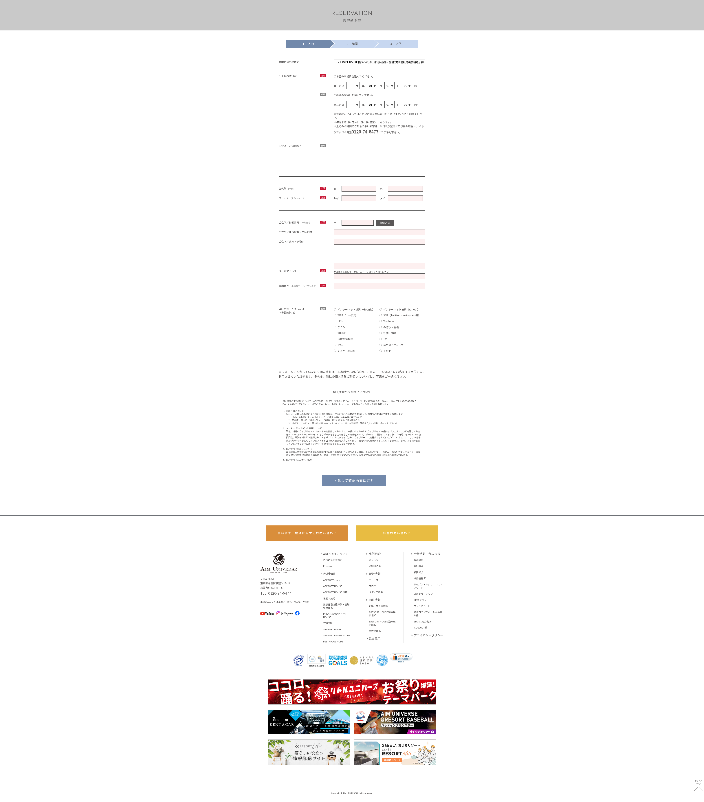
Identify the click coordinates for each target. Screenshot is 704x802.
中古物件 (373, 631)
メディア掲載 (376, 592)
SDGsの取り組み (423, 621)
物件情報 (375, 600)
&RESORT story (331, 580)
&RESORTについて (335, 554)
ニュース (373, 580)
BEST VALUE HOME (333, 641)
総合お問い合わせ (397, 533)
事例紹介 (375, 554)
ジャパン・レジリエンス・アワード (428, 586)
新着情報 (375, 574)
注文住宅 (375, 638)
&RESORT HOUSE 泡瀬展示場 (382, 623)
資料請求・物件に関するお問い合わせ (307, 533)
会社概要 (418, 566)
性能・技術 (329, 598)
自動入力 (385, 222)
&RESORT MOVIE (332, 629)
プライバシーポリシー (428, 635)
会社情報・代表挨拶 (427, 554)
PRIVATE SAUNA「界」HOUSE (335, 615)
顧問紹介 (418, 572)
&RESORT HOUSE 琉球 (335, 592)
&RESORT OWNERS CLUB (336, 635)
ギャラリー (375, 560)
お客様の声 (375, 566)
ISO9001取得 (421, 627)
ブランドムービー (423, 606)
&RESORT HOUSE (332, 586)
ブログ (372, 586)
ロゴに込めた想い (332, 560)
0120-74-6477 (365, 131)
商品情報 (329, 574)
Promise (327, 566)
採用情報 (418, 578)
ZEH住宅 (328, 623)
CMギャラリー (421, 600)
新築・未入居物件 (378, 606)
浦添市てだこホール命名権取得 (428, 614)
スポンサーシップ (423, 593)
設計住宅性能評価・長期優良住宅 (336, 606)
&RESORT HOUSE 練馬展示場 (382, 614)
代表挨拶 (418, 560)
